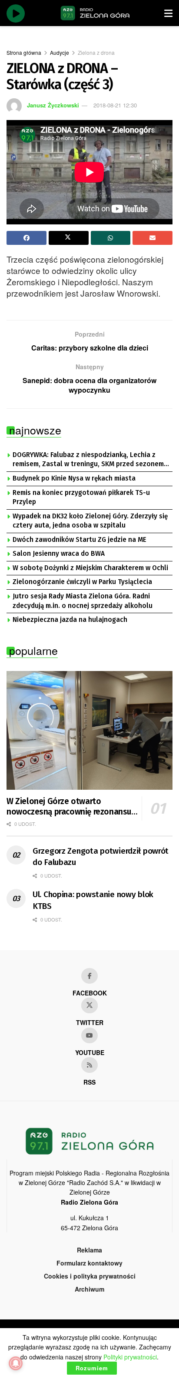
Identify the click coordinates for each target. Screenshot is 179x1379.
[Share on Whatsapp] (111, 238)
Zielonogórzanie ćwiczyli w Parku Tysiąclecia (82, 582)
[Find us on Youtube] (89, 1035)
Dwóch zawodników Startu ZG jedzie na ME (79, 540)
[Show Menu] (168, 13)
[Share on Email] (152, 238)
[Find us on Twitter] (89, 1005)
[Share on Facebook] (26, 238)
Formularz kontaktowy (89, 1263)
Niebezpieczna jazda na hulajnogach (70, 620)
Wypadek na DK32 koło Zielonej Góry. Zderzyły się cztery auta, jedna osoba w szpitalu (90, 521)
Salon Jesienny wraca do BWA (59, 554)
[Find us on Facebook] (89, 976)
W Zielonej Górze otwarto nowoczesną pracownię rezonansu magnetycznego (69, 806)
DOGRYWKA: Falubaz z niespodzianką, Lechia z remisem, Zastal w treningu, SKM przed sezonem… (91, 459)
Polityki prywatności (130, 1356)
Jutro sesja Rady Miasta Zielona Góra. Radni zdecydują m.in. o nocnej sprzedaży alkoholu (82, 601)
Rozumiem (92, 1368)
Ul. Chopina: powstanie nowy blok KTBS (93, 900)
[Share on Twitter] (69, 238)
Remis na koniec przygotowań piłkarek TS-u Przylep (81, 497)
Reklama (89, 1249)
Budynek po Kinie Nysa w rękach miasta (74, 478)
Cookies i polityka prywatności (90, 1276)
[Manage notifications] (16, 1363)
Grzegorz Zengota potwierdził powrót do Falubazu (101, 857)
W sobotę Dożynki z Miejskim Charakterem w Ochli (90, 568)
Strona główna (24, 52)
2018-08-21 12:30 (115, 105)
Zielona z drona (96, 52)
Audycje (59, 52)
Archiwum (89, 1289)
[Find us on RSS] (89, 1065)
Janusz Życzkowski (53, 105)
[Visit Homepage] (95, 13)
